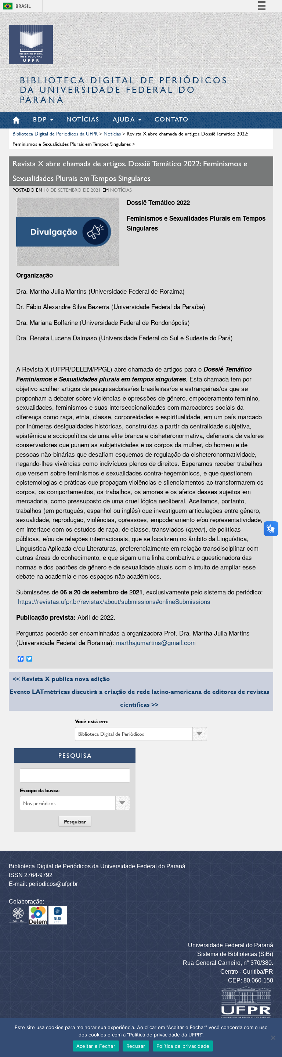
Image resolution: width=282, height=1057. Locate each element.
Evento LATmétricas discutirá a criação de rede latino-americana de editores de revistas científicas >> (139, 698)
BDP (41, 119)
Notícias (83, 119)
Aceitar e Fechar (95, 1046)
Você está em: (91, 721)
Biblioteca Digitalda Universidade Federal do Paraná (124, 89)
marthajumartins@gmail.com (156, 642)
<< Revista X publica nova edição (61, 678)
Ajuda (125, 119)
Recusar (135, 1046)
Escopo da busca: (40, 790)
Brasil (23, 6)
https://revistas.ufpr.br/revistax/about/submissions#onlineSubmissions (114, 601)
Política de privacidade (183, 1046)
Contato (172, 119)
